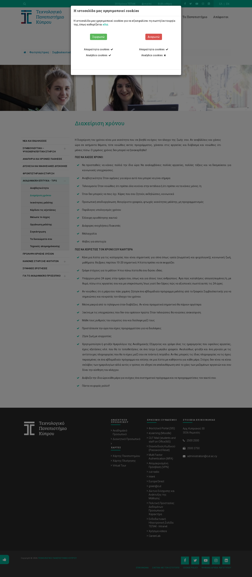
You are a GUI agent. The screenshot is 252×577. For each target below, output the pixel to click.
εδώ (105, 24)
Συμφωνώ (98, 36)
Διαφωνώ (154, 36)
